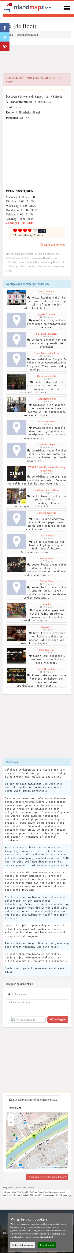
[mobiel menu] (67, 7)
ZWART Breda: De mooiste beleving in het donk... (46, 468)
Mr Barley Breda (46, 421)
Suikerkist (46, 627)
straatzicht (15, 1108)
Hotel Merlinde (46, 291)
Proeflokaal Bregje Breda (46, 489)
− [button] (11, 1122)
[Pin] (4, 46)
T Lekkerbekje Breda (46, 333)
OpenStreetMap (48, 1167)
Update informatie (54, 245)
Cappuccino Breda (46, 398)
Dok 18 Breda (46, 535)
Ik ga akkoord (46, 1245)
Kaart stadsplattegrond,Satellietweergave (33, 1099)
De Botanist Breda (46, 375)
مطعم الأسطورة (46, 314)
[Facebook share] (4, 27)
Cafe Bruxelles (46, 649)
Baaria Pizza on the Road (47, 353)
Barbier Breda (46, 558)
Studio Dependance (47, 669)
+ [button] (11, 1117)
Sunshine (46, 604)
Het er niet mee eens (22, 1245)
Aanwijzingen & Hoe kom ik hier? (47, 1177)
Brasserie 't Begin (47, 444)
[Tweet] (4, 37)
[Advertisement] (37, 59)
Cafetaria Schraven (46, 512)
